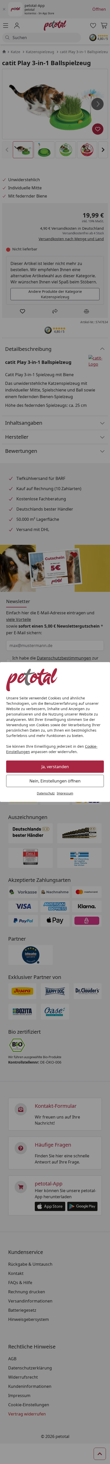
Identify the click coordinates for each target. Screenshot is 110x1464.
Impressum (65, 793)
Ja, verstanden (55, 766)
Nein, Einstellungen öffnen (55, 781)
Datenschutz (46, 793)
